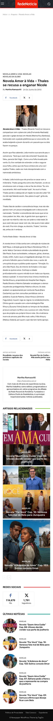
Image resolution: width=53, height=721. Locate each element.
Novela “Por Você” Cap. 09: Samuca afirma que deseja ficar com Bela (32, 698)
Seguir (26, 594)
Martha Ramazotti (13, 89)
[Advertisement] (26, 43)
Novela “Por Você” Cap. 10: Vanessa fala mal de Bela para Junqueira (26, 513)
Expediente (43, 712)
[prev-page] (4, 577)
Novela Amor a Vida (26, 14)
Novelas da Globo (12, 77)
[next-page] (9, 577)
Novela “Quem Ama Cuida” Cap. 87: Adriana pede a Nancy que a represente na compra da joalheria (34, 680)
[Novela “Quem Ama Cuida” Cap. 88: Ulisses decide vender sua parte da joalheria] (26, 439)
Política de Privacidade (14, 712)
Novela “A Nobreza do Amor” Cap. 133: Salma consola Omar (26, 566)
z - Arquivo (13, 14)
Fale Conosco (31, 712)
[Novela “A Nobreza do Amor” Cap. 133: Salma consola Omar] (26, 546)
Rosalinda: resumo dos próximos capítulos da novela (13, 357)
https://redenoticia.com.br (26, 381)
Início (5, 14)
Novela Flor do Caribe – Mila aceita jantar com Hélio (40, 357)
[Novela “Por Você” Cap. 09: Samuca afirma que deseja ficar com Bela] (10, 696)
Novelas (27, 74)
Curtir (10, 594)
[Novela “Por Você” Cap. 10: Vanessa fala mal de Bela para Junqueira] (26, 492)
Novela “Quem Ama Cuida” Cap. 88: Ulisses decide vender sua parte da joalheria (26, 459)
